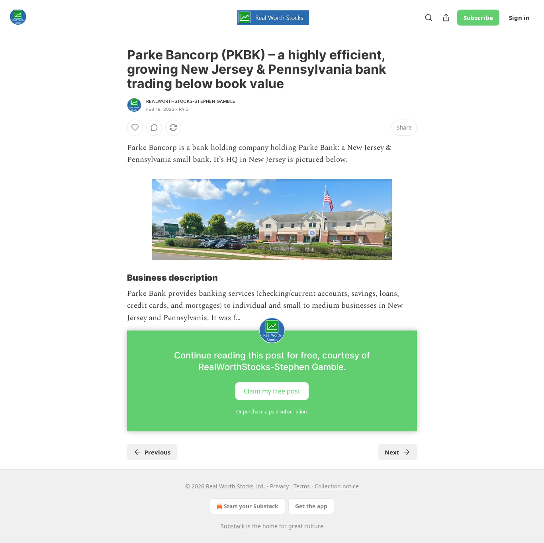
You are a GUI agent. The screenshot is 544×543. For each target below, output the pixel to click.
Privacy (279, 486)
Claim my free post (272, 391)
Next (392, 452)
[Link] (116, 277)
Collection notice (337, 486)
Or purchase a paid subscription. (272, 411)
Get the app (311, 506)
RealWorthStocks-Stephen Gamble (190, 101)
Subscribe (478, 18)
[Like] (135, 128)
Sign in (519, 18)
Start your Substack (251, 506)
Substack (233, 526)
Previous (157, 452)
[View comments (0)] (154, 128)
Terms (302, 486)
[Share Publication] (446, 18)
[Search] (428, 18)
